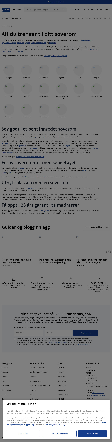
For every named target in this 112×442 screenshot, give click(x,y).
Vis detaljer (23, 434)
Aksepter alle (92, 434)
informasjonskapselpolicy (55, 425)
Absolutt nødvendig (60, 434)
